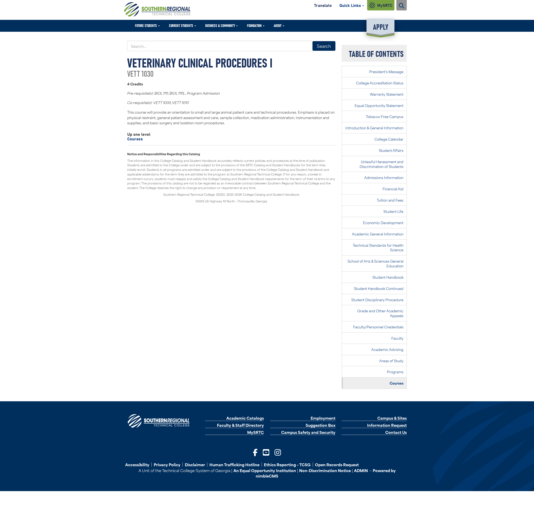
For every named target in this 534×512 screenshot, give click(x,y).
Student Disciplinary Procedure (377, 299)
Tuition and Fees (390, 200)
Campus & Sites (392, 418)
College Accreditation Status (379, 82)
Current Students (181, 25)
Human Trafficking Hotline (234, 464)
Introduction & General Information (374, 127)
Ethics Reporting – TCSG (287, 464)
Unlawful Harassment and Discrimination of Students (381, 164)
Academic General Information (377, 233)
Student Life (393, 211)
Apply (380, 26)
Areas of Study (391, 360)
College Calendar (388, 139)
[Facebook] (255, 452)
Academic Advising (387, 349)
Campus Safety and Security (308, 432)
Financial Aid (393, 188)
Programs (395, 371)
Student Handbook (387, 277)
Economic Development (383, 222)
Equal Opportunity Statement (379, 105)
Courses (135, 139)
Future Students (146, 25)
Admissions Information (383, 177)
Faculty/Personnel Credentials (378, 326)
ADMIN (361, 470)
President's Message (386, 71)
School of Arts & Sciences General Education (375, 263)
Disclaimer (195, 464)
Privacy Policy (167, 464)
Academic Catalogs (245, 418)
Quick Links (350, 5)
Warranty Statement (386, 94)
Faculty (397, 338)
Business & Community (220, 25)
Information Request (387, 425)
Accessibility (137, 464)
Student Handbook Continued (378, 288)
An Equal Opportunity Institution (264, 470)
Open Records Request (337, 464)
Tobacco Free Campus (384, 116)
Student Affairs (391, 150)
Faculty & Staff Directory (240, 425)
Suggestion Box (320, 425)
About (278, 25)
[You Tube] (266, 452)
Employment (323, 418)
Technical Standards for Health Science (378, 247)
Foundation (254, 25)
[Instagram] (277, 452)
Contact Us (396, 432)
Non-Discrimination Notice (325, 470)
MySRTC (384, 5)
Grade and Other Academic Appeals (380, 313)
